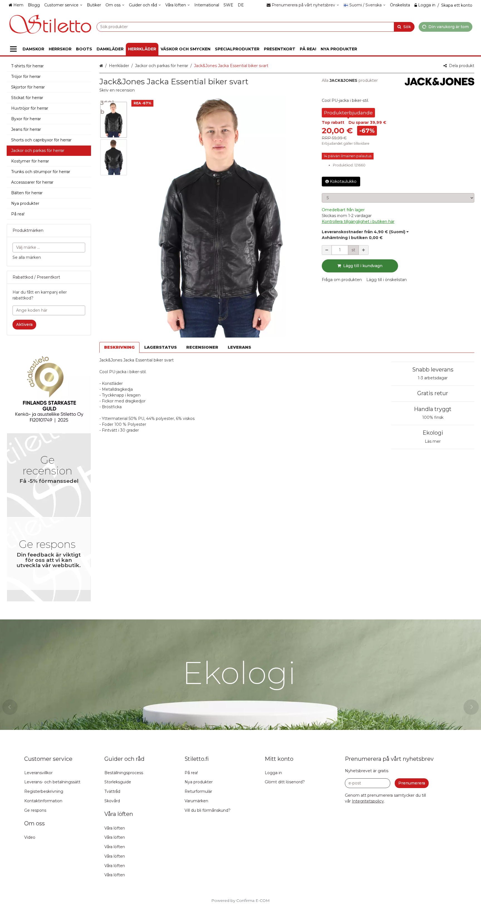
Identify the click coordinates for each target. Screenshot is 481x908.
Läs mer (433, 441)
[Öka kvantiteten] (364, 250)
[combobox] (255, 26)
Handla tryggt (432, 409)
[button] (117, 90)
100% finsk (432, 417)
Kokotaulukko (343, 181)
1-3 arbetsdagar (433, 377)
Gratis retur (432, 393)
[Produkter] (13, 49)
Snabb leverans (432, 369)
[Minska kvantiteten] (327, 250)
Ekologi (433, 432)
